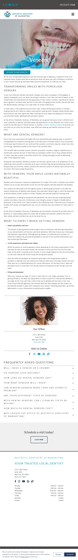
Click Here (39, 440)
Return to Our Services (17, 72)
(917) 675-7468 (67, 5)
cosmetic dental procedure (52, 125)
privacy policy (24, 557)
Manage (58, 554)
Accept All (70, 554)
